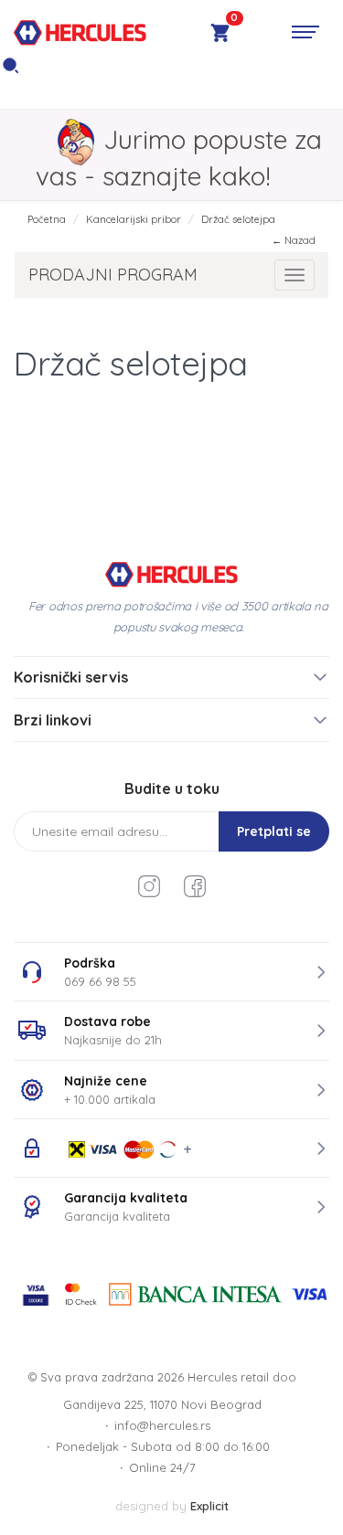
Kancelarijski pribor (133, 219)
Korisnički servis (71, 677)
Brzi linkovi (52, 720)
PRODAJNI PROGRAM (113, 274)
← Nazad (294, 240)
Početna (46, 219)
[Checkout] (219, 35)
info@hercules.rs (162, 1425)
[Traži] (10, 70)
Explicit (209, 1505)
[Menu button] (305, 32)
